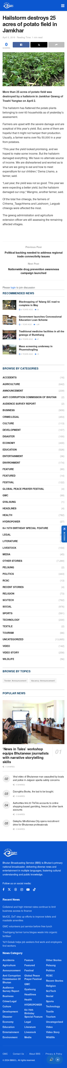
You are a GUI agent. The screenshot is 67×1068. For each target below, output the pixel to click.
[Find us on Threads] (15, 889)
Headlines (9, 508)
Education (10, 449)
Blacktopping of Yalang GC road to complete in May (39, 303)
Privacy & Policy (54, 1053)
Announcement (13, 390)
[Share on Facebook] (21, 44)
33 (37, 309)
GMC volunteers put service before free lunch (27, 926)
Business (9, 410)
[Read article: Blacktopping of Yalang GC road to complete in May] (9, 305)
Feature (8, 469)
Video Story (11, 652)
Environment (11, 462)
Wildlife (8, 659)
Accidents (9, 377)
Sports (7, 613)
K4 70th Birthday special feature (25, 528)
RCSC (6, 580)
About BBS (34, 1053)
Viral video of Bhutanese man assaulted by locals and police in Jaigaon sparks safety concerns (38, 778)
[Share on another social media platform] (56, 44)
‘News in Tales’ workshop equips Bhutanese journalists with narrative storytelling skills (26, 755)
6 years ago (26, 339)
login (13, 287)
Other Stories (12, 560)
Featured (9, 475)
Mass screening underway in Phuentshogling (36, 347)
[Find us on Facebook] (3, 889)
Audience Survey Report (19, 403)
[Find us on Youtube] (28, 889)
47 (37, 339)
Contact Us (18, 1053)
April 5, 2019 (9, 37)
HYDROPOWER (11, 521)
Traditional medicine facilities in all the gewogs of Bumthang (41, 333)
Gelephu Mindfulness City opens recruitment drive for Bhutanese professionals (36, 822)
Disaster (9, 436)
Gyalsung (9, 501)
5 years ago (26, 354)
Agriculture (11, 384)
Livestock (9, 547)
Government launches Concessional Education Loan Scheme (40, 318)
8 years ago (26, 309)
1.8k (37, 324)
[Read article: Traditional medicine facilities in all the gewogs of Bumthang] (9, 334)
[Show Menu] (62, 5)
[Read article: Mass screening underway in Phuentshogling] (9, 349)
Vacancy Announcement (43, 680)
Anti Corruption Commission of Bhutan (29, 397)
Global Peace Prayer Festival (23, 488)
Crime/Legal (11, 416)
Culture (8, 423)
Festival (8, 482)
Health (7, 515)
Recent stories (13, 587)
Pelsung (8, 567)
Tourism (8, 632)
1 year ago (26, 324)
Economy (9, 443)
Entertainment (13, 456)
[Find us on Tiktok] (34, 889)
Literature (10, 541)
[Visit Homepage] (8, 5)
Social (7, 606)
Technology (11, 619)
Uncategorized (13, 639)
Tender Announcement (15, 680)
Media (6, 554)
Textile (8, 626)
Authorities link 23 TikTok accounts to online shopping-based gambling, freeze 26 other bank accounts (38, 806)
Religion (8, 593)
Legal (7, 534)
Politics (8, 573)
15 (37, 354)
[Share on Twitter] (38, 44)
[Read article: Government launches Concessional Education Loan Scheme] (9, 320)
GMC (5, 495)
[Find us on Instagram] (21, 889)
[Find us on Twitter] (9, 889)
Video (6, 646)
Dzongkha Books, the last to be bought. (33, 791)
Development (12, 430)
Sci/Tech (8, 600)
